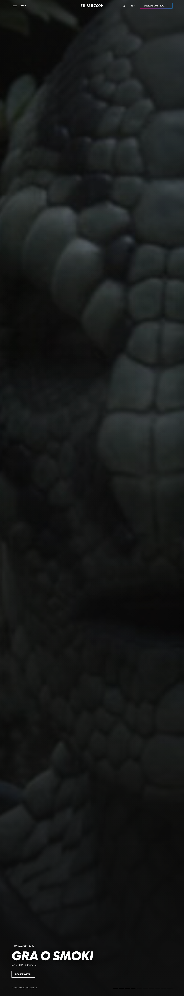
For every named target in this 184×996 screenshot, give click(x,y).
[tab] (115, 988)
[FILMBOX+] (92, 5)
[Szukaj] (124, 6)
